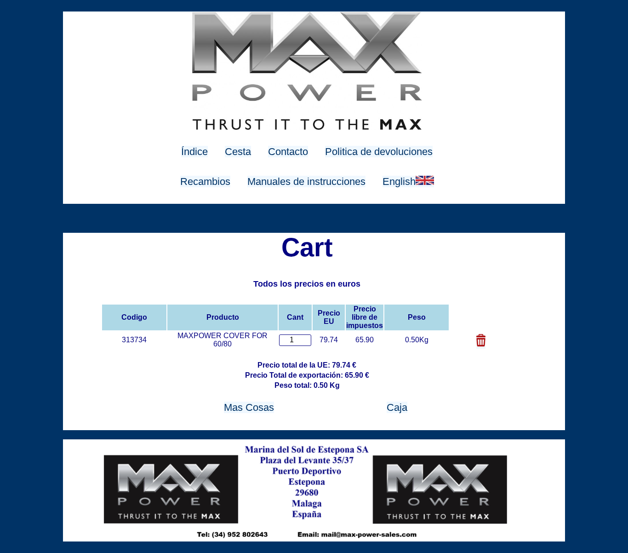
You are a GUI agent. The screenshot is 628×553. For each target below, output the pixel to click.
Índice (194, 151)
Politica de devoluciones (379, 151)
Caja (397, 407)
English (399, 181)
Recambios (205, 181)
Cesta (238, 151)
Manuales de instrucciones (306, 181)
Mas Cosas (249, 407)
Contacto (288, 151)
